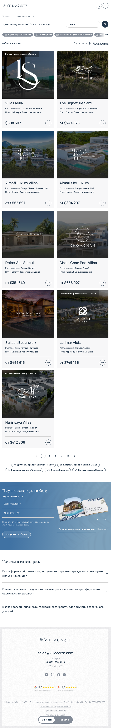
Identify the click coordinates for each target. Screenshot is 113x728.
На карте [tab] (64, 719)
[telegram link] (64, 674)
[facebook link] (58, 674)
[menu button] (105, 6)
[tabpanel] (55, 260)
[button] (55, 576)
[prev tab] (98, 519)
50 (68, 456)
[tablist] (55, 720)
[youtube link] (46, 674)
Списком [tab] (47, 719)
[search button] (105, 24)
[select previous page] (37, 456)
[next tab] (104, 519)
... (62, 456)
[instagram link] (52, 674)
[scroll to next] (106, 35)
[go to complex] (48, 123)
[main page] (15, 5)
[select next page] (74, 456)
